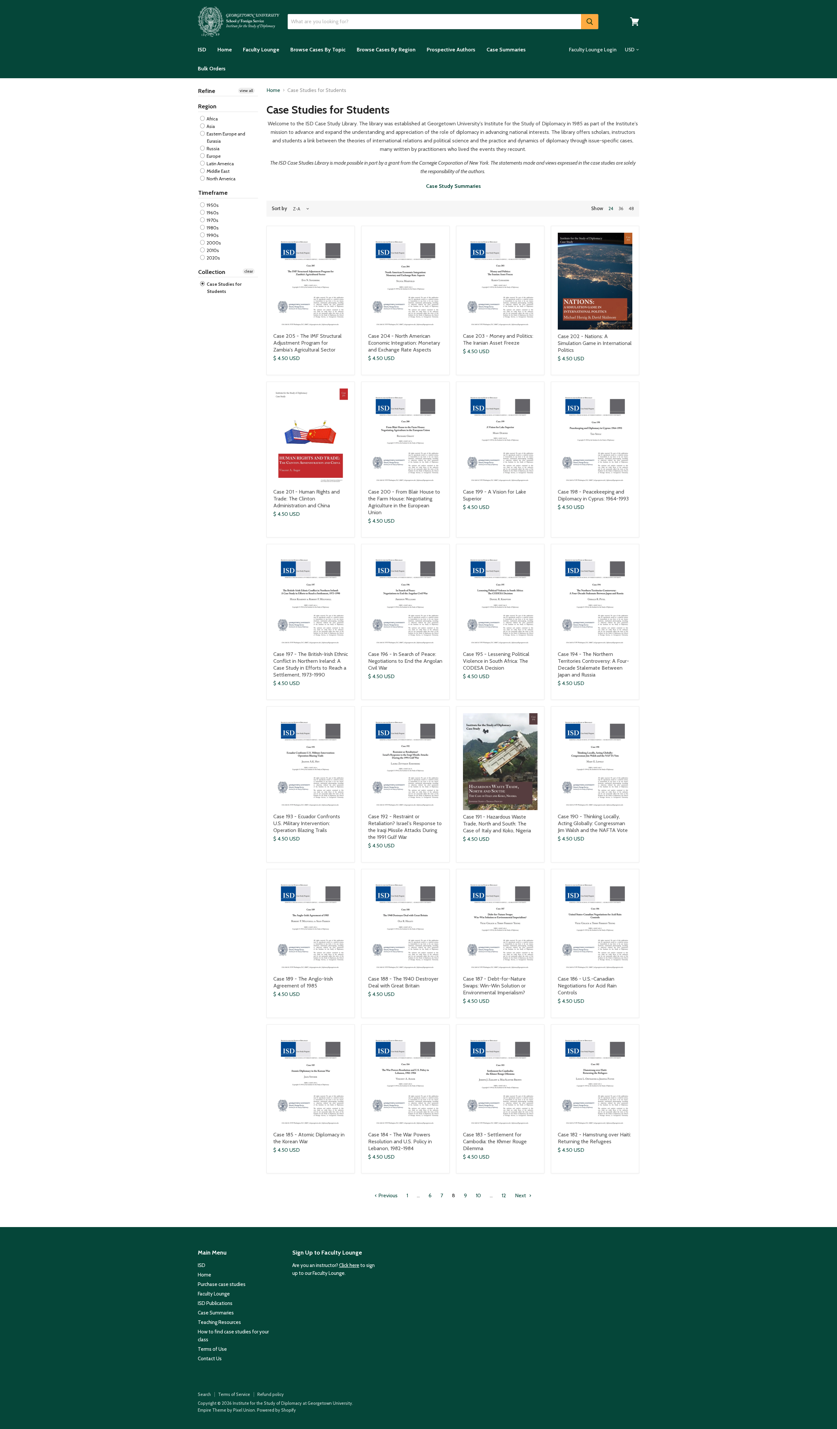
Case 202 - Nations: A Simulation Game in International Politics (595, 343)
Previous (387, 1195)
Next (521, 1195)
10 (478, 1195)
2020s (213, 258)
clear (248, 271)
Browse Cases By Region (386, 49)
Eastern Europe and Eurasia (225, 137)
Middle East (218, 171)
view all (246, 90)
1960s (212, 213)
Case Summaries (506, 49)
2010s (212, 250)
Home (224, 49)
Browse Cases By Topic (318, 49)
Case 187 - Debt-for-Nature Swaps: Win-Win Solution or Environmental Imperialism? (494, 986)
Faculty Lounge (261, 49)
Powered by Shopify (276, 1410)
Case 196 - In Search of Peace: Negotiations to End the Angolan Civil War (405, 661)
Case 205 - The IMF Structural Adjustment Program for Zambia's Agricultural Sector (307, 343)
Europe (213, 156)
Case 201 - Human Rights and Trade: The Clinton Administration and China (306, 499)
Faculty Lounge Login (593, 50)
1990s (212, 235)
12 (504, 1195)
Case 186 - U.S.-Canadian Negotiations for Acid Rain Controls (587, 986)
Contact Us (210, 1359)
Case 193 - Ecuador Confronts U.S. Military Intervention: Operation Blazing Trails (306, 823)
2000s (213, 243)
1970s (212, 220)
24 (610, 208)
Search (204, 1394)
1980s (212, 228)
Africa (212, 119)
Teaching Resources (219, 1322)
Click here (349, 1265)
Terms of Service (234, 1394)
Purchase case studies (222, 1284)
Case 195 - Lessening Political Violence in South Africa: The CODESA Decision (496, 661)
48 (631, 208)
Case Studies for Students (224, 287)
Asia (210, 126)
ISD (202, 49)
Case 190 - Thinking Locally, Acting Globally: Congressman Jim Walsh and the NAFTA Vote (593, 823)
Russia (212, 149)
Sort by (279, 208)
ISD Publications (215, 1303)
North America (220, 179)
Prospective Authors (451, 49)
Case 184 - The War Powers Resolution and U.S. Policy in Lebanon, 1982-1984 (400, 1141)
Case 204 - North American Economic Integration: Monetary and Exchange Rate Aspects (404, 343)
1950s (212, 205)
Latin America (220, 164)
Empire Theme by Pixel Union (226, 1410)
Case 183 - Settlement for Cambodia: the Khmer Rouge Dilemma (495, 1141)
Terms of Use (212, 1349)
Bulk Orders (212, 68)
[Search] (589, 21)
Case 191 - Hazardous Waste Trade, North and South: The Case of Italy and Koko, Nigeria (497, 824)
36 (621, 208)
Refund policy (270, 1394)
